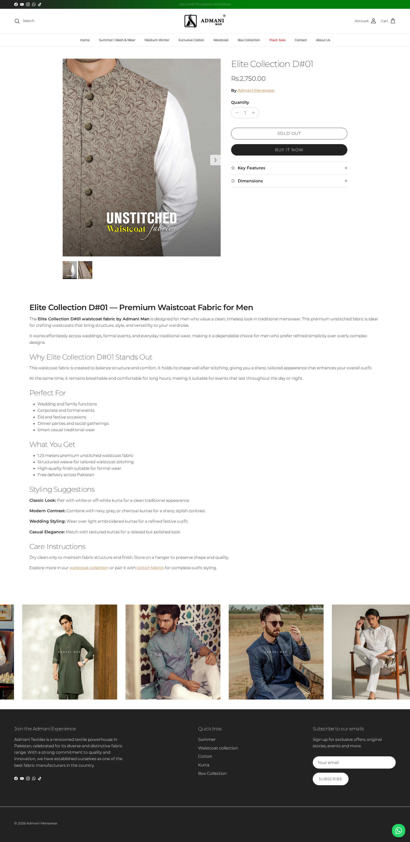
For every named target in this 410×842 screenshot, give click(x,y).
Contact (301, 40)
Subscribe (330, 779)
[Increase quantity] (254, 113)
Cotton (205, 756)
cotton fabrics (150, 567)
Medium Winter (156, 40)
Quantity (240, 102)
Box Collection (249, 40)
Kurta (203, 764)
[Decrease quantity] (235, 113)
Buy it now (289, 149)
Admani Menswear (256, 90)
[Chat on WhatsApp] (398, 830)
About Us (323, 40)
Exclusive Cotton (191, 40)
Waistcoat (220, 40)
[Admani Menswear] (205, 21)
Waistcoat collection (218, 748)
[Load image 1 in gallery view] (142, 157)
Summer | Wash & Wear (117, 40)
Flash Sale (277, 40)
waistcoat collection (89, 567)
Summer (207, 739)
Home (85, 40)
